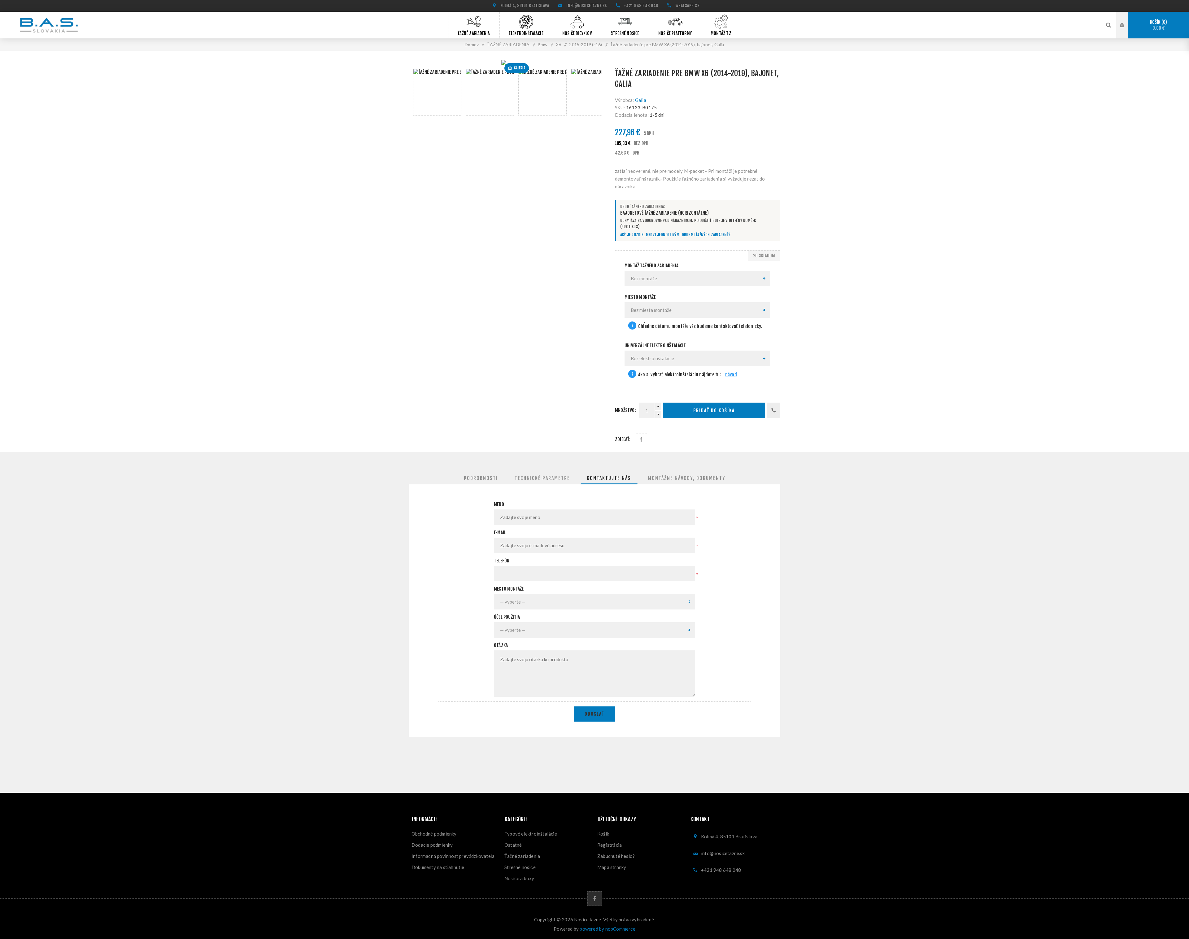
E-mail (500, 532)
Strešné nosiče (520, 867)
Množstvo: (625, 410)
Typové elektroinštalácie (530, 833)
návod (731, 375)
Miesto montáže (640, 297)
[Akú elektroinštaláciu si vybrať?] (632, 374)
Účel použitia (507, 617)
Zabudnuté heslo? (616, 856)
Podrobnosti (481, 478)
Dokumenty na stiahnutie (438, 867)
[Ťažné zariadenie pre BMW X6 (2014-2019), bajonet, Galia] (505, 62)
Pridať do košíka (714, 410)
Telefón (501, 561)
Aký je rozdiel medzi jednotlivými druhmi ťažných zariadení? (675, 234)
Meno (499, 504)
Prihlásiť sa (1127, 24)
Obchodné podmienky (434, 833)
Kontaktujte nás (609, 478)
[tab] (481, 478)
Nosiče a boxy (519, 878)
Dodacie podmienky (432, 845)
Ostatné (513, 845)
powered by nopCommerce (607, 929)
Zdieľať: (623, 439)
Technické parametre (542, 478)
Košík (1157, 25)
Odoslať (594, 714)
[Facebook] (594, 898)
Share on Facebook (641, 439)
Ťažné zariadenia (522, 856)
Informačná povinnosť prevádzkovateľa (453, 856)
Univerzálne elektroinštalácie (655, 345)
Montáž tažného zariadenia (651, 266)
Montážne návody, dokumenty (686, 478)
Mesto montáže (509, 589)
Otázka (501, 645)
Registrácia (609, 845)
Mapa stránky (611, 867)
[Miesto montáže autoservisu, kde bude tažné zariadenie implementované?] (632, 326)
